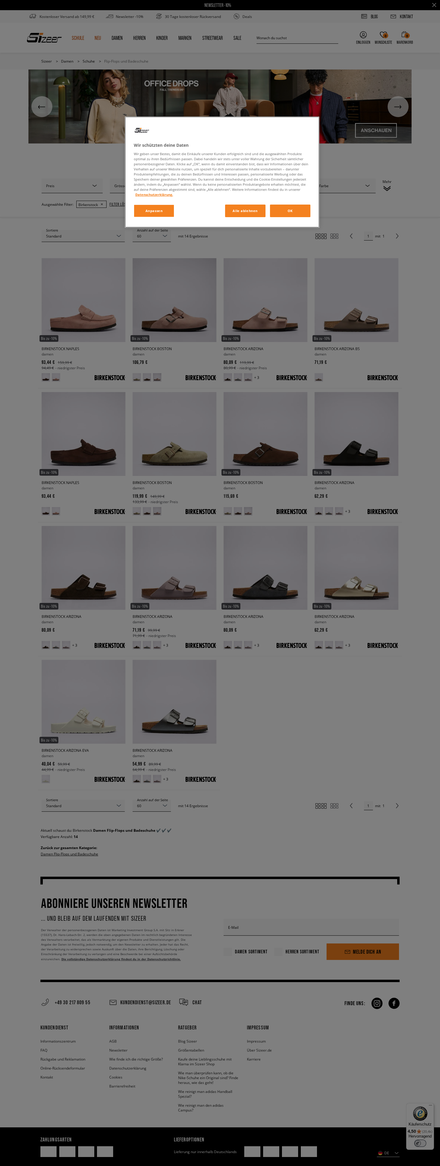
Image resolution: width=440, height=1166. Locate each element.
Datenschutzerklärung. (154, 194)
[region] (222, 172)
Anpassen (154, 210)
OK (290, 210)
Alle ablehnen (245, 210)
